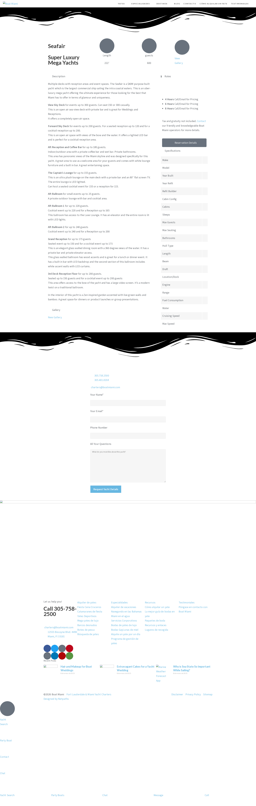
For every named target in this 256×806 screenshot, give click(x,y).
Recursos (150, 602)
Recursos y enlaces (155, 625)
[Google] (47, 656)
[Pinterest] (69, 648)
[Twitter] (54, 648)
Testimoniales (187, 602)
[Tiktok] (62, 648)
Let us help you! (53, 601)
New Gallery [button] (55, 317)
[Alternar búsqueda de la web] (252, 3)
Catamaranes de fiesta (89, 611)
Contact (201, 121)
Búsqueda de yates (88, 634)
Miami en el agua (120, 616)
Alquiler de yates (86, 602)
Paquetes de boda (155, 620)
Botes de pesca (86, 629)
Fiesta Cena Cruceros (89, 607)
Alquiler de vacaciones (123, 607)
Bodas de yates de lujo (124, 625)
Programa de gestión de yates (124, 641)
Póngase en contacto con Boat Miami (193, 609)
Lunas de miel (130, 629)
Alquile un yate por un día (125, 634)
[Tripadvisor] (69, 656)
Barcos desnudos (87, 625)
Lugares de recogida (156, 629)
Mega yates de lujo (88, 620)
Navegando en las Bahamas (126, 611)
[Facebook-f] (47, 648)
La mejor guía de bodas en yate (160, 614)
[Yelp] (62, 656)
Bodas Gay (117, 629)
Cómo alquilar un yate (157, 607)
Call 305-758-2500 (60, 611)
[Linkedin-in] (54, 656)
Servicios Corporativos (124, 620)
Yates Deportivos (87, 616)
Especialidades (119, 602)
